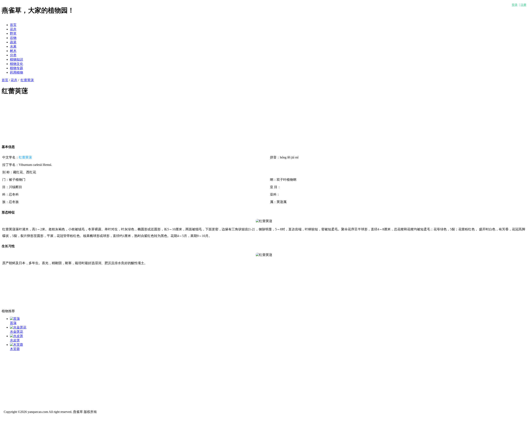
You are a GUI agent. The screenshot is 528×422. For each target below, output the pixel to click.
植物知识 (16, 59)
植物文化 (16, 64)
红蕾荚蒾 (27, 80)
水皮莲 (15, 340)
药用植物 (16, 72)
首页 (13, 25)
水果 (13, 46)
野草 (13, 33)
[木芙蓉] (16, 344)
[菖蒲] (15, 318)
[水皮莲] (16, 336)
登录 (514, 4)
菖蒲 (13, 323)
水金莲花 (16, 331)
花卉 (13, 29)
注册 (523, 4)
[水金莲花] (18, 327)
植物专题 (16, 68)
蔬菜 (13, 42)
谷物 (13, 38)
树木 (13, 51)
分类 (13, 55)
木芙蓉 (15, 349)
